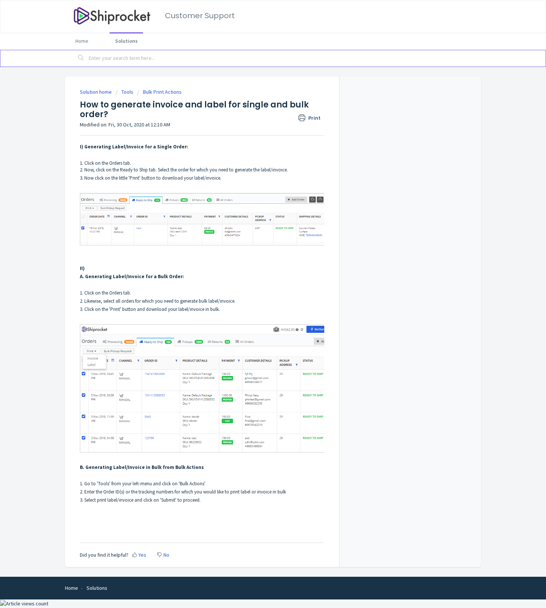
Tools (127, 92)
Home (81, 41)
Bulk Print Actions (162, 92)
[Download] (259, 210)
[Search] (81, 58)
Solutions (126, 41)
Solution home (96, 92)
